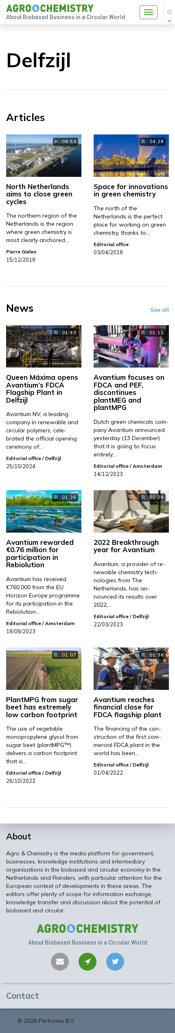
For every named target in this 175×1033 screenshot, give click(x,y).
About (18, 836)
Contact (22, 995)
